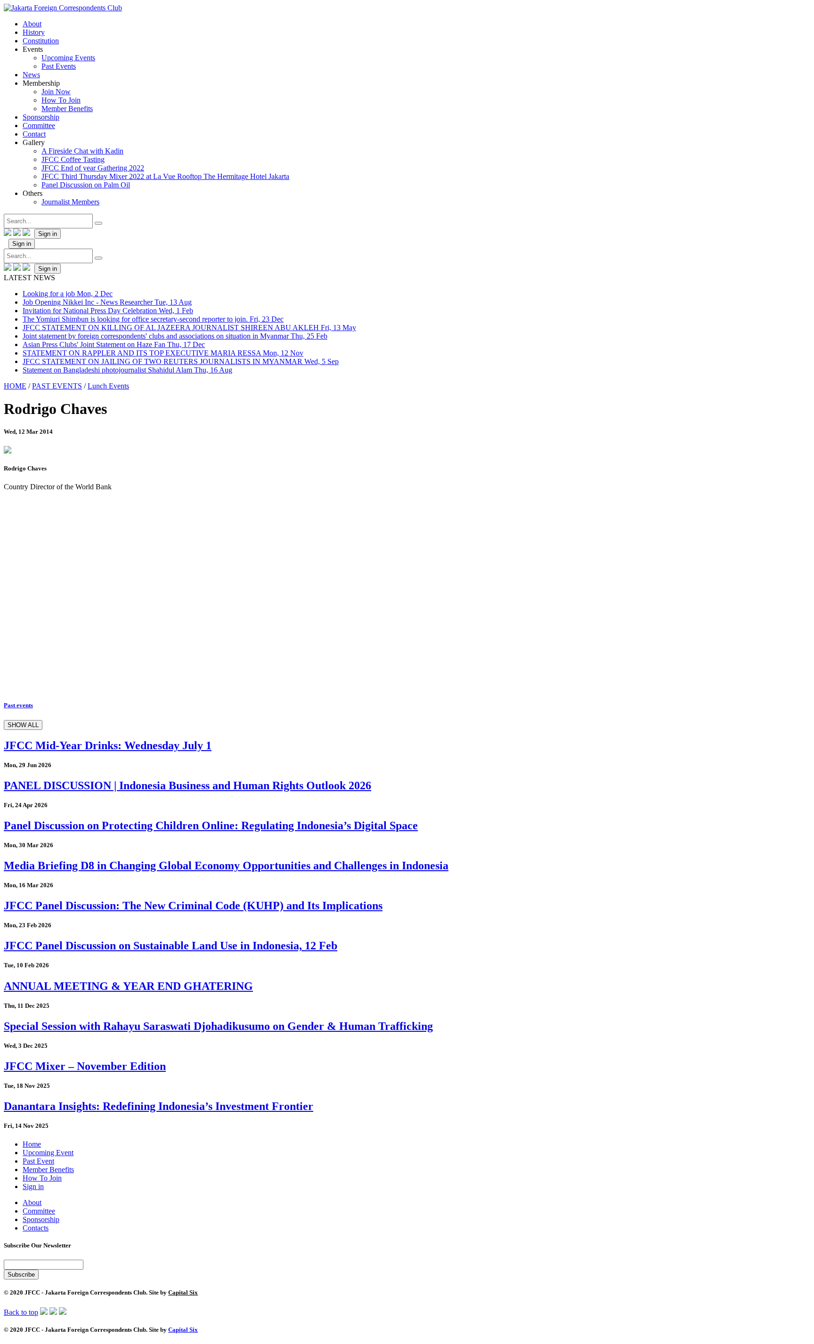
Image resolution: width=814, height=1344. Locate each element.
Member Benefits (67, 109)
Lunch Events (108, 386)
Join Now (56, 92)
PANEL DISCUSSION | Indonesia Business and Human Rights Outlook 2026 (187, 785)
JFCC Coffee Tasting (73, 159)
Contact (34, 134)
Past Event (38, 1161)
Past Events (58, 66)
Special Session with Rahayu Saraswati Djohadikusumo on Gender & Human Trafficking (218, 1026)
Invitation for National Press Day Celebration (108, 311)
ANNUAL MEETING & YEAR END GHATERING (128, 986)
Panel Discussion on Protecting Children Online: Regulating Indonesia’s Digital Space (211, 825)
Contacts (36, 1228)
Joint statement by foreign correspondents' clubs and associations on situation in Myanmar (175, 336)
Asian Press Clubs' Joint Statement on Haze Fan (114, 344)
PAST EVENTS (57, 386)
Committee (39, 125)
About (32, 24)
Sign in (47, 233)
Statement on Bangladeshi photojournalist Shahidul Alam (127, 370)
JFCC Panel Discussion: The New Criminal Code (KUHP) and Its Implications (193, 905)
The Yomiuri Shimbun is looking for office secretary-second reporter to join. (153, 319)
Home (32, 1144)
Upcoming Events (68, 58)
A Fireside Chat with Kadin (82, 151)
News (31, 75)
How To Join (61, 100)
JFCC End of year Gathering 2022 (92, 168)
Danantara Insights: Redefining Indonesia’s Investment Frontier (158, 1106)
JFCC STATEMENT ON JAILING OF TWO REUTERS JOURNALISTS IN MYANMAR (181, 361)
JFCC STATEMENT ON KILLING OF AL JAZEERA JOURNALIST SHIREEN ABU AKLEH (189, 328)
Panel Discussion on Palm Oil (85, 185)
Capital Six (183, 1292)
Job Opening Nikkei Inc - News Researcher (107, 302)
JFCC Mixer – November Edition (85, 1066)
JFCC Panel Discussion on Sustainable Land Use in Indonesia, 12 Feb (170, 945)
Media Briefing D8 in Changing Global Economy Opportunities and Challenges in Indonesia (226, 865)
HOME (15, 386)
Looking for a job (68, 294)
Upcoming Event (48, 1153)
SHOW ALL (23, 725)
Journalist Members (70, 202)
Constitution (41, 41)
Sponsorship (41, 117)
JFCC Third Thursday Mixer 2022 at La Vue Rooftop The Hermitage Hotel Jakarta (165, 176)
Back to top (21, 1312)
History (34, 32)
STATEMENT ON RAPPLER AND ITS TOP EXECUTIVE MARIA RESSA (163, 353)
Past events (18, 705)
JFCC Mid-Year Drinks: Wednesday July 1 (108, 745)
